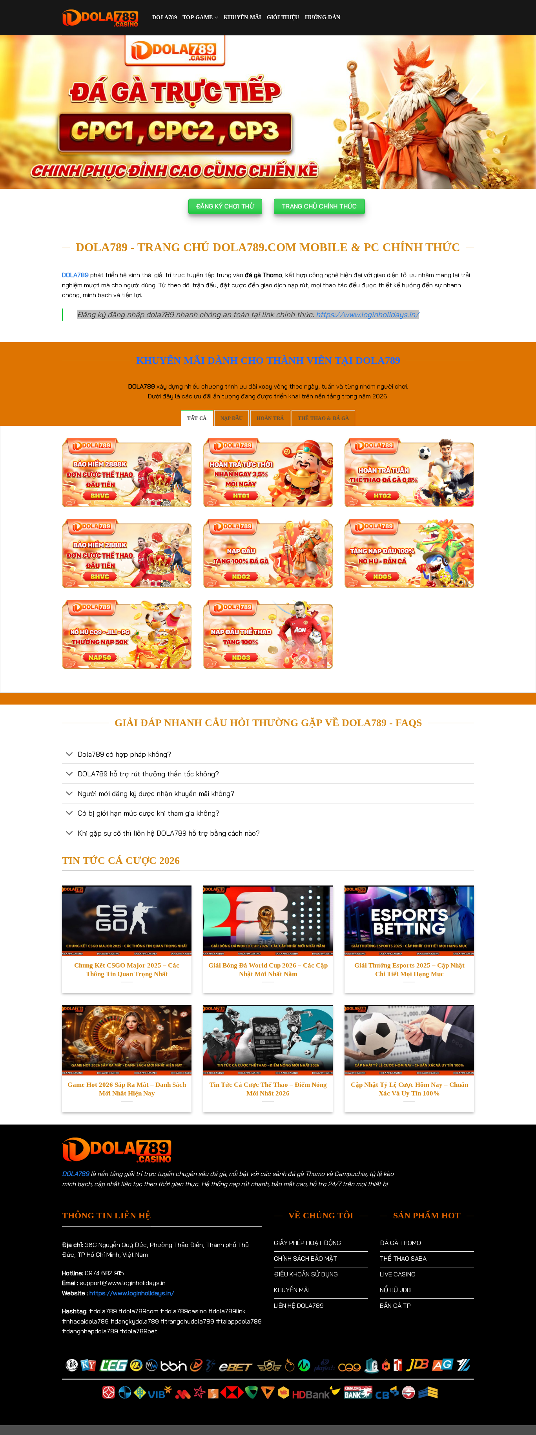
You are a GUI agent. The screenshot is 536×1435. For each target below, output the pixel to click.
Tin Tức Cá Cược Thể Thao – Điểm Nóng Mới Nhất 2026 (268, 1089)
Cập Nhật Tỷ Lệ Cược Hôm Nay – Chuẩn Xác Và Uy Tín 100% (409, 1089)
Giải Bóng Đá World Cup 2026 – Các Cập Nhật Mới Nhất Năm (268, 970)
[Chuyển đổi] (69, 754)
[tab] (197, 418)
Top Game (197, 17)
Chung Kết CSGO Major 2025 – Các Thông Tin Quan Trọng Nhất (126, 970)
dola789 (164, 17)
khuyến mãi (242, 17)
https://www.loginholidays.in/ (367, 314)
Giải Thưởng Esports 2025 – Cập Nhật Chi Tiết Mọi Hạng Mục (409, 970)
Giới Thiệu (283, 17)
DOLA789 (75, 1174)
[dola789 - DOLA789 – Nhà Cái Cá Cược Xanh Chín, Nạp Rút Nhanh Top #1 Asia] (101, 18)
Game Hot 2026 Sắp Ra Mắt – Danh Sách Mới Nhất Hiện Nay (126, 1089)
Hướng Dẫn (323, 17)
